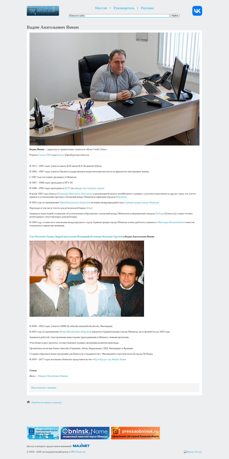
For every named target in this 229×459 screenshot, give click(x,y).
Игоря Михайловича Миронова (75, 331)
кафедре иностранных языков (89, 188)
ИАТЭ (68, 188)
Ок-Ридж (159, 213)
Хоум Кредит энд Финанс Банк (109, 359)
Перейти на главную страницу (46, 402)
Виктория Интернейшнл (171, 222)
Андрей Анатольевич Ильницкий (72, 236)
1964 (48, 155)
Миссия (101, 8)
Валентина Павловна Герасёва (106, 236)
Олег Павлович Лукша (42, 236)
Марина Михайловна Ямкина (53, 376)
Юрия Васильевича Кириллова (75, 202)
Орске (61, 155)
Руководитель (124, 8)
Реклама (147, 8)
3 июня (41, 155)
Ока (89, 208)
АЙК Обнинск (77, 451)
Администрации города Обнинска (142, 202)
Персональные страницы (43, 387)
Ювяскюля (121, 197)
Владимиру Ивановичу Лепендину (74, 193)
